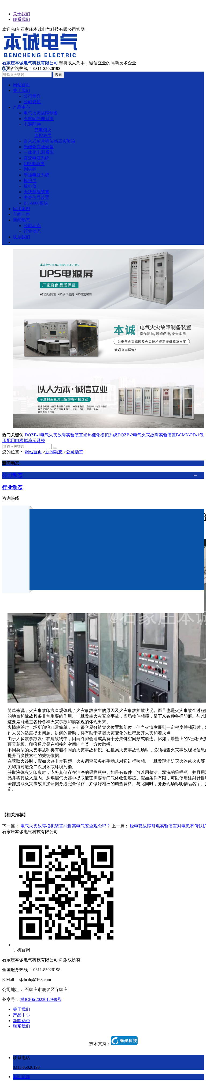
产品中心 (21, 1015)
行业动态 (12, 487)
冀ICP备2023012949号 (40, 999)
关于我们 (21, 14)
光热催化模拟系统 (100, 435)
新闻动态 (53, 452)
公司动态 (74, 452)
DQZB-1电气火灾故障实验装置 (54, 435)
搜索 (58, 75)
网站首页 (33, 452)
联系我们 (21, 19)
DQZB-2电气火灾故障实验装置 (146, 435)
